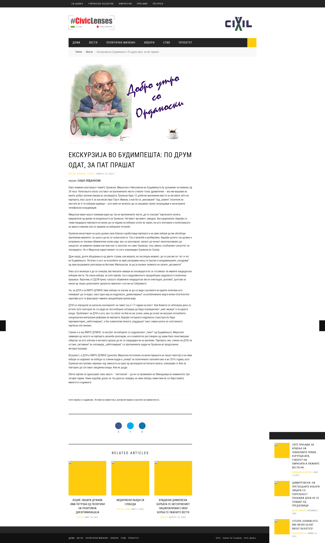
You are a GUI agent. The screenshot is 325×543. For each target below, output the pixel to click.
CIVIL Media (250, 538)
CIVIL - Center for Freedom (229, 538)
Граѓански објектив (301, 472)
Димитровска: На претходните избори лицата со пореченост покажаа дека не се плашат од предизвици (306, 494)
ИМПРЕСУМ (125, 3)
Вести (93, 42)
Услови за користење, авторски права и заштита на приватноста (127, 399)
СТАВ (166, 42)
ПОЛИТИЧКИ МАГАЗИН (120, 42)
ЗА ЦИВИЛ (77, 3)
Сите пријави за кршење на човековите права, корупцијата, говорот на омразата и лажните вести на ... (306, 456)
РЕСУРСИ (158, 3)
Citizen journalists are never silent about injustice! (305, 524)
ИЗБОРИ (149, 42)
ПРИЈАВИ (142, 3)
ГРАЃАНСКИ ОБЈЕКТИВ (101, 3)
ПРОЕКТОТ (185, 42)
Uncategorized (299, 533)
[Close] (273, 435)
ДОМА (76, 42)
